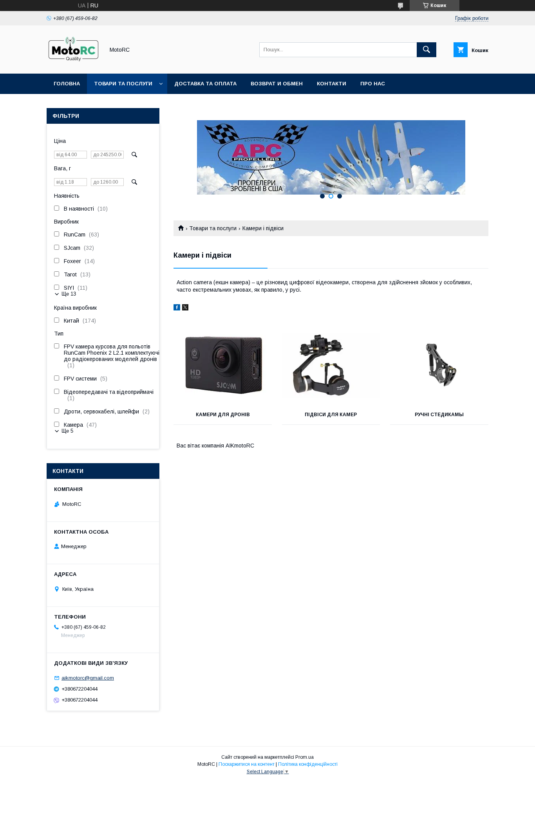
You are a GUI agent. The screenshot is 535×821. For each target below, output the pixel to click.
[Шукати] (426, 49)
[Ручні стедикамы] (439, 366)
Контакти (331, 84)
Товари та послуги (123, 84)
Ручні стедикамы (439, 414)
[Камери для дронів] (223, 366)
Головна (67, 84)
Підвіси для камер (331, 414)
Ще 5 (67, 431)
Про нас (372, 84)
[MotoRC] (73, 63)
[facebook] (177, 308)
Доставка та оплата (205, 84)
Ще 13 (68, 294)
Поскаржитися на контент (247, 764)
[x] (185, 308)
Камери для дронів (223, 414)
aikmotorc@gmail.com (87, 678)
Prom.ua (304, 757)
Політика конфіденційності (308, 764)
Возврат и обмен (277, 84)
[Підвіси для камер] (331, 366)
